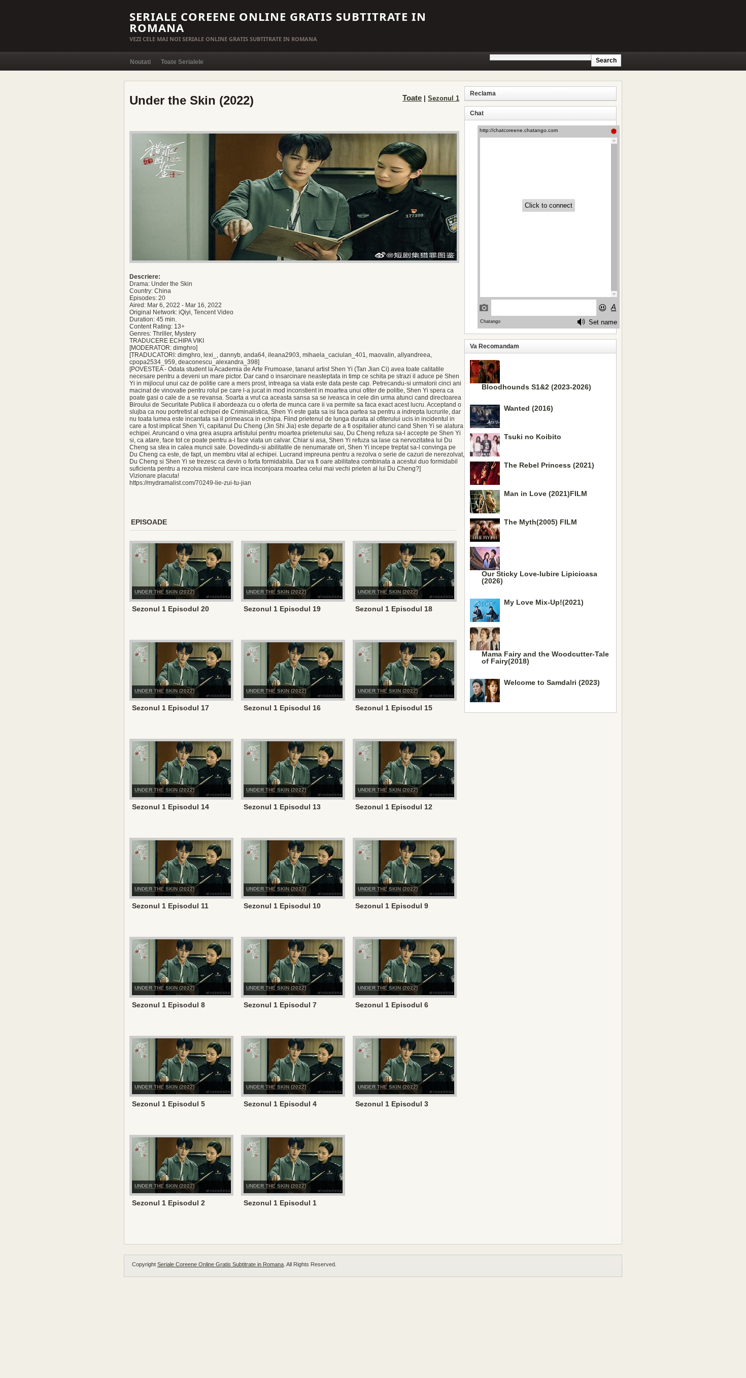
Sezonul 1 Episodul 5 (168, 1104)
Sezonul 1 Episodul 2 (168, 1203)
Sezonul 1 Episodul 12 (393, 807)
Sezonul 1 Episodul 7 (280, 1005)
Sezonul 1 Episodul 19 (282, 609)
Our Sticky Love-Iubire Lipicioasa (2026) (539, 577)
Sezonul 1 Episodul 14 (170, 807)
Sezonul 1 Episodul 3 (391, 1104)
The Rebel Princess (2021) (549, 465)
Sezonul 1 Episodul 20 (170, 609)
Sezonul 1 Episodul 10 (282, 906)
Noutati (140, 61)
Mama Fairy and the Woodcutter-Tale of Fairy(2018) (545, 657)
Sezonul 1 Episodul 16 (282, 708)
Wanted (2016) (528, 408)
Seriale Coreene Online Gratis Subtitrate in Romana (277, 22)
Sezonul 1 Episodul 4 (280, 1104)
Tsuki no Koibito (532, 437)
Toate (412, 97)
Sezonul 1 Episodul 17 (170, 708)
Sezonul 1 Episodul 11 (170, 906)
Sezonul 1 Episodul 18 (393, 609)
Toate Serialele (182, 61)
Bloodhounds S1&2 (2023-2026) (536, 387)
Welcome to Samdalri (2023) (552, 682)
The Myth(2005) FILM (540, 522)
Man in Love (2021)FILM (545, 493)
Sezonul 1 (443, 98)
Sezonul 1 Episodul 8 (168, 1005)
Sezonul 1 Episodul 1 (280, 1203)
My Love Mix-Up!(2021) (544, 602)
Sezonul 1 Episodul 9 (391, 906)
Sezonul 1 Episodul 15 (393, 708)
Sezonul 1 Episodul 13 (282, 807)
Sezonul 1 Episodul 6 (391, 1005)
